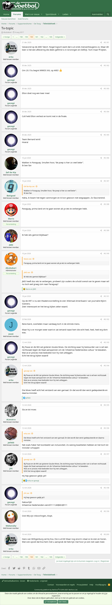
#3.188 (106, 204)
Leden (65, 14)
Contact (51, 584)
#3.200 (106, 534)
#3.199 (106, 511)
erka (11, 56)
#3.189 (106, 230)
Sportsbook (51, 14)
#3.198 (106, 488)
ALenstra (11, 419)
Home (6, 14)
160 (31, 37)
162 (41, 37)
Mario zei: (28, 259)
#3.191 (106, 296)
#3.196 (106, 428)
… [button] (16, 37)
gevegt (11, 80)
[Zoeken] (108, 14)
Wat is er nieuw (32, 14)
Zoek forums (23, 19)
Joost (11, 333)
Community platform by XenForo (56, 590)
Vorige (7, 37)
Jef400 (11, 442)
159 (26, 37)
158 (21, 37)
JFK (11, 468)
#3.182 (106, 65)
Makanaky (11, 525)
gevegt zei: (28, 371)
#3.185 (106, 135)
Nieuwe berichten (8, 19)
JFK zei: (26, 493)
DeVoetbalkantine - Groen (14, 581)
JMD (11, 244)
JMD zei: (27, 272)
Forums (17, 14)
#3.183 (106, 88)
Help (91, 584)
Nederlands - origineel (38, 581)
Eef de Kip (11, 172)
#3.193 (106, 342)
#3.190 (106, 253)
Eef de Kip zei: (29, 186)
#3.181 (106, 42)
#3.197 (106, 454)
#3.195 (106, 405)
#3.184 (106, 111)
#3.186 (106, 158)
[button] (42, 14)
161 (36, 37)
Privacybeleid (82, 584)
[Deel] (101, 42)
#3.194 (106, 365)
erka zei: (27, 433)
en (31, 289)
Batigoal (11, 195)
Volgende (59, 37)
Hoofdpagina (100, 584)
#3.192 (106, 319)
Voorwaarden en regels (65, 584)
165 (50, 37)
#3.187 (106, 181)
